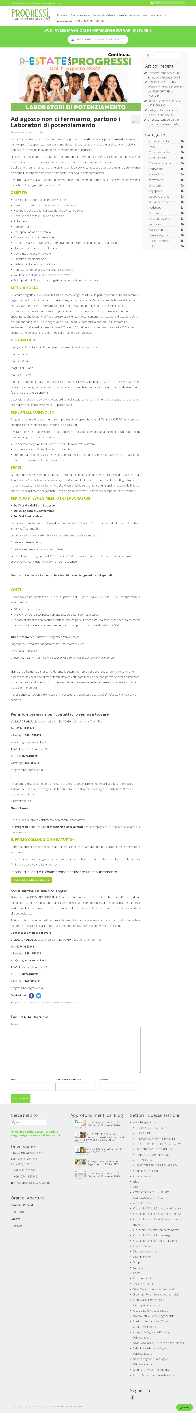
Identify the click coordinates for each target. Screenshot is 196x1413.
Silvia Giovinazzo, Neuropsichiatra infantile (159, 1343)
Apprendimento (159, 141)
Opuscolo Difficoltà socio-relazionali (155, 1240)
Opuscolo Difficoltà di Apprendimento (157, 1208)
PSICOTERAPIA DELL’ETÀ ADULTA (157, 1165)
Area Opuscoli (64, 21)
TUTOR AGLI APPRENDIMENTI (154, 1154)
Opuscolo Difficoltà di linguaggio (153, 1235)
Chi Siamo (62, 15)
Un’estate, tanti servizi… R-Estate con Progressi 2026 (103, 1123)
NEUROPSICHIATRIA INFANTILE (155, 1138)
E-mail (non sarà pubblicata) (69, 1079)
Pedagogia (155, 207)
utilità (152, 246)
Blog (145, 15)
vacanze (74, 1002)
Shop (136, 1262)
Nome (14, 1079)
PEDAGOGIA (144, 1160)
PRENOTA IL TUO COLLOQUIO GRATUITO (31, 880)
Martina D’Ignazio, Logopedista (152, 1370)
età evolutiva (156, 174)
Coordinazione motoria (163, 163)
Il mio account (142, 1278)
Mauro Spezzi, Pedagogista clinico (154, 1375)
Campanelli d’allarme (104, 15)
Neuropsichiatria (159, 196)
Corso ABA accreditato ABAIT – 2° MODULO (105, 1150)
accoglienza (16, 1002)
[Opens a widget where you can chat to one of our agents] (184, 1407)
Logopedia (155, 191)
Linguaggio (155, 185)
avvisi (152, 147)
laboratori (59, 1002)
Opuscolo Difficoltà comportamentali (156, 1230)
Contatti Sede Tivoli (51, 3)
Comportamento (159, 152)
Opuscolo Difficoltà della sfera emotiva (157, 1214)
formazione (156, 180)
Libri (135, 1187)
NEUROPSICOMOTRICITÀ (152, 1128)
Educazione (156, 169)
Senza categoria (158, 235)
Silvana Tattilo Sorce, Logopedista (153, 1316)
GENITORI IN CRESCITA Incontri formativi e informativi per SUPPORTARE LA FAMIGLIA (99, 1137)
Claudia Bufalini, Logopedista (151, 1310)
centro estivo (31, 1002)
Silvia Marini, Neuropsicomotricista (154, 1289)
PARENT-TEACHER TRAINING (154, 1149)
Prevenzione (156, 213)
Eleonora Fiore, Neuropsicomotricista (156, 1294)
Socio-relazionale (159, 241)
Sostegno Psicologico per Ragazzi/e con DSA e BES (103, 1162)
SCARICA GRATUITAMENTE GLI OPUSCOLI (100, 39)
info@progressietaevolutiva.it (32, 1182)
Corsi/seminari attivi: (129, 15)
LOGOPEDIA (144, 1133)
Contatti (99, 21)
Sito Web (104, 1079)
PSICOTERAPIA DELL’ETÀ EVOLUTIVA (158, 1144)
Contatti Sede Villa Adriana (25, 3)
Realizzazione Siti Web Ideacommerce (70, 1406)
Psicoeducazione (159, 218)
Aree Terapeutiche (80, 15)
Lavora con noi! (159, 15)
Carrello (138, 1267)
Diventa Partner (143, 1257)
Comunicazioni (30, 132)
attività (23, 1002)
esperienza (47, 1002)
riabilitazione (156, 230)
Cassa (136, 1273)
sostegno (67, 1002)
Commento (15, 1024)
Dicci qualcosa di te (145, 1251)
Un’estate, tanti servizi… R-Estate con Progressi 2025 (103, 1174)
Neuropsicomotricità (161, 202)
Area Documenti (83, 21)
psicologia (155, 224)
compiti (39, 1002)
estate (53, 1002)
